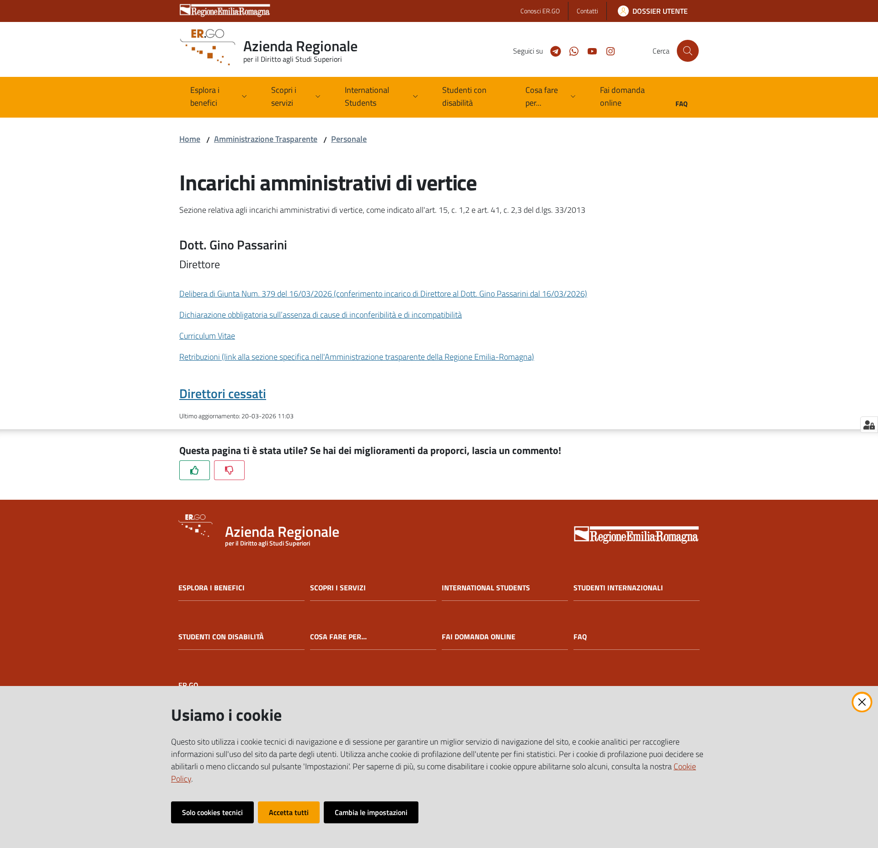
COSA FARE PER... (338, 637)
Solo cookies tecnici (212, 812)
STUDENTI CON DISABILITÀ (221, 637)
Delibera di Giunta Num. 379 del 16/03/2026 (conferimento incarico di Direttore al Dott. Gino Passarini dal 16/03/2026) (383, 293)
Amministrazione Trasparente (265, 139)
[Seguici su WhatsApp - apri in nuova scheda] (570, 50)
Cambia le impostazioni (371, 812)
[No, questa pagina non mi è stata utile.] (229, 470)
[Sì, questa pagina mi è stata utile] (194, 470)
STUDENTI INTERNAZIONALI (618, 588)
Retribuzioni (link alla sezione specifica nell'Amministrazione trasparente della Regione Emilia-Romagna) (356, 357)
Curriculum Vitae (207, 335)
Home (189, 139)
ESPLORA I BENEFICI (211, 588)
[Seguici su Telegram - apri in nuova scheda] (552, 50)
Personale (349, 139)
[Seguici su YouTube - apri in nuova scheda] (588, 50)
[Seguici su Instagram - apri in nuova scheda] (607, 50)
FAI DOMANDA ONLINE (478, 637)
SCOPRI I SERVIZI (338, 588)
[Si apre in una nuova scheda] (636, 535)
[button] (688, 51)
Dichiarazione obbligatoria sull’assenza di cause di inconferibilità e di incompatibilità (320, 314)
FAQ (580, 637)
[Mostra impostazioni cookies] (869, 424)
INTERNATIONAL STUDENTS (486, 588)
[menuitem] (472, 97)
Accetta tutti (289, 812)
